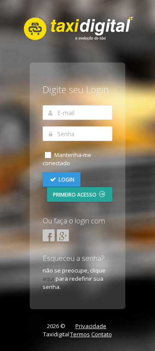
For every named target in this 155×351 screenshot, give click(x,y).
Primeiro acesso (75, 194)
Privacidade (90, 326)
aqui (48, 278)
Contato (101, 334)
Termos (80, 334)
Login (65, 179)
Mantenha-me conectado (67, 159)
